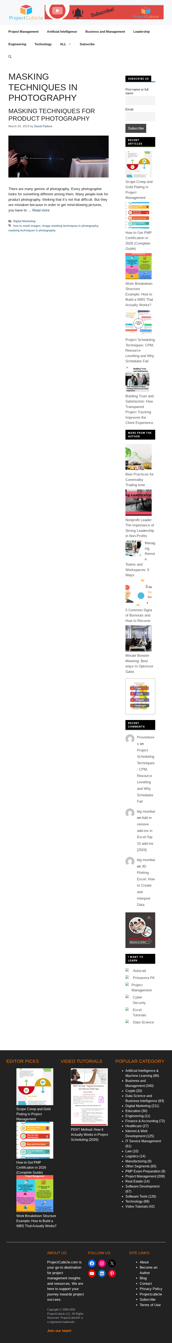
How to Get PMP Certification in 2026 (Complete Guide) (31, 1167)
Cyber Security (139, 1000)
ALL (63, 44)
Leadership (141, 31)
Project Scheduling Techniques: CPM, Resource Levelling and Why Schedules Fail (140, 350)
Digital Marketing (24, 221)
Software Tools (136, 1196)
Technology (43, 44)
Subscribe (87, 44)
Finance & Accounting (141, 1121)
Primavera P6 (143, 978)
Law (128, 1151)
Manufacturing (136, 1161)
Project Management (23, 31)
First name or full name (136, 91)
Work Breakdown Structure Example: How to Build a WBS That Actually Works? (139, 294)
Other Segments (137, 1166)
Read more (41, 210)
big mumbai (146, 811)
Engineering (17, 44)
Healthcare (133, 1126)
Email (129, 109)
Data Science (143, 1022)
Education (133, 1111)
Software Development (142, 1186)
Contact (146, 1284)
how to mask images (26, 225)
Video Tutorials (136, 1206)
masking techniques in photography (32, 230)
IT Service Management (143, 1141)
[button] (10, 57)
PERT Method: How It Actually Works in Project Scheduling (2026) (89, 1134)
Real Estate (134, 1181)
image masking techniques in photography (70, 225)
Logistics (132, 1156)
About (144, 1262)
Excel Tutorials (139, 1012)
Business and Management (105, 31)
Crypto (130, 1091)
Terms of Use (150, 1305)
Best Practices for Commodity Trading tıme (139, 479)
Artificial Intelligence (62, 31)
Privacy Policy (151, 1289)
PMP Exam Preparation (142, 1171)
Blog (143, 1278)
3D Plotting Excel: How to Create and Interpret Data (146, 885)
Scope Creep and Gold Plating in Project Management (33, 1114)
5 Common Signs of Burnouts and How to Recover (138, 615)
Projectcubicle (151, 1294)
